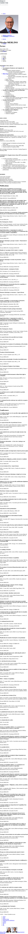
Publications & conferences (8, 920)
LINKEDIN (6, 36)
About (4, 916)
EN (3, 925)
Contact (4, 921)
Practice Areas (6, 919)
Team (4, 917)
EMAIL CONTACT (7, 35)
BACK (4, 39)
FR (3, 924)
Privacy (4, 922)
